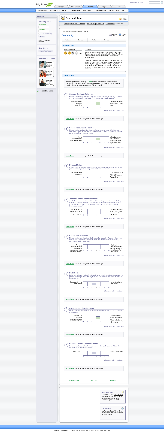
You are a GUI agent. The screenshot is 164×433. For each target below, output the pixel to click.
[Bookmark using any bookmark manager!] (46, 92)
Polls (94, 40)
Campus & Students (78, 24)
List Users (113, 380)
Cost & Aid (100, 24)
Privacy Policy (74, 430)
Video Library (118, 411)
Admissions (110, 24)
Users (106, 40)
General (67, 24)
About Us (136, 2)
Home (131, 2)
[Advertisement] (80, 405)
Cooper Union (118, 395)
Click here (41, 41)
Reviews (81, 40)
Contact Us (64, 430)
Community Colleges (69, 31)
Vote (93, 85)
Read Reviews (74, 380)
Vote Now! (70, 119)
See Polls (94, 380)
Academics (91, 24)
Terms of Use (84, 430)
